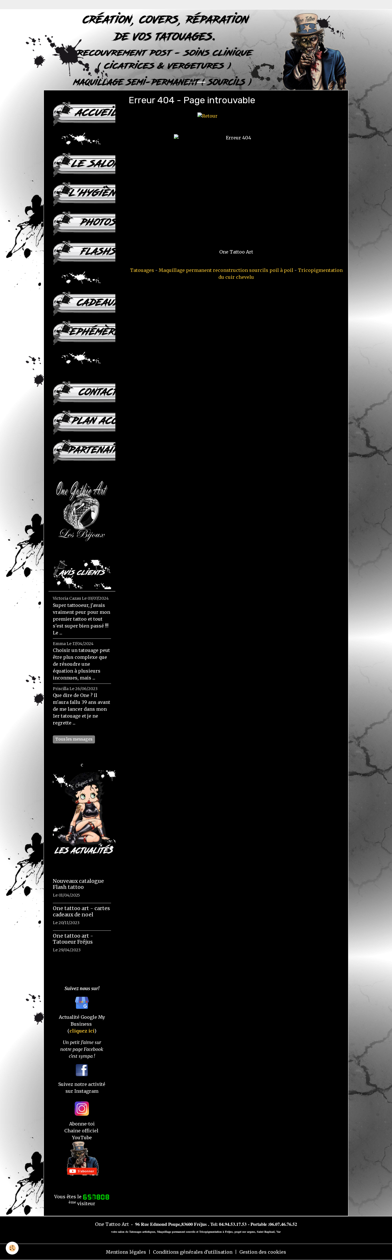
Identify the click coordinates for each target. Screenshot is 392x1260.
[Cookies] (12, 1248)
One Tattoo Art (112, 1224)
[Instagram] (82, 1108)
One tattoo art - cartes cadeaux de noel (81, 911)
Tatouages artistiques (142, 1232)
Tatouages (142, 270)
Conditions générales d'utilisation (192, 1252)
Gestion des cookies (262, 1252)
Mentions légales (126, 1252)
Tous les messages (73, 739)
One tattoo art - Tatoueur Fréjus (73, 939)
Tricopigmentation (210, 1232)
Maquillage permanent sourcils (176, 1232)
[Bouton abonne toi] (82, 1157)
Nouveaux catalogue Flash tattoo (78, 884)
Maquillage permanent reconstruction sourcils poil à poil (226, 270)
